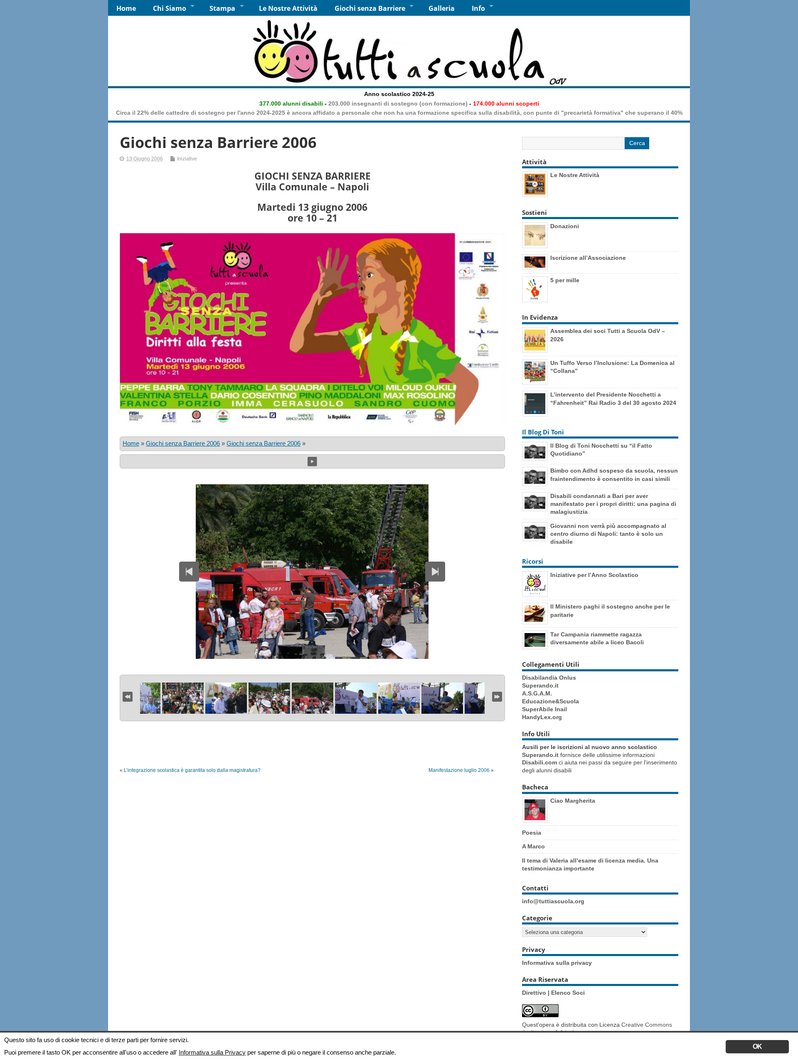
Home (126, 8)
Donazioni (564, 226)
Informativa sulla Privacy (212, 1052)
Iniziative (187, 159)
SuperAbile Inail (544, 709)
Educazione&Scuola (550, 701)
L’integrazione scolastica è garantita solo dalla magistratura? (192, 770)
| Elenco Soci (566, 993)
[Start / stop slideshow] (312, 461)
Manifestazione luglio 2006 (459, 770)
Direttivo (535, 993)
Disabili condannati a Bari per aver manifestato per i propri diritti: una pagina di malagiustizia (613, 504)
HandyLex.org (542, 717)
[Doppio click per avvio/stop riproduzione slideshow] (312, 698)
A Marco (533, 846)
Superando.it (540, 686)
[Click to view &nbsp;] (183, 698)
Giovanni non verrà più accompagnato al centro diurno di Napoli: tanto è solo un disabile (608, 534)
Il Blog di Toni (543, 432)
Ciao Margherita (572, 800)
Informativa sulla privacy (557, 963)
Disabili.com (539, 762)
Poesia (531, 832)
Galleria (442, 8)
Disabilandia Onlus (549, 678)
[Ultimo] (497, 695)
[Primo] (128, 695)
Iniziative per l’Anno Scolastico (594, 575)
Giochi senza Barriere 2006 (183, 443)
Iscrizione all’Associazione (588, 257)
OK (757, 1046)
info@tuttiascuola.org (553, 901)
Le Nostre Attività (288, 8)
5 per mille (564, 280)
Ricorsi (532, 561)
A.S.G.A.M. (537, 693)
